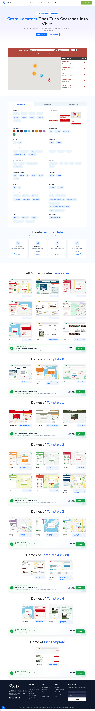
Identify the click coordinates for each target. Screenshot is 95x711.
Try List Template (53, 339)
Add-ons (56, 2)
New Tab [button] (59, 175)
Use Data (18, 254)
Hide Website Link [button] (30, 221)
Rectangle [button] (22, 175)
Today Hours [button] (52, 151)
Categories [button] (78, 163)
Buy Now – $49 (86, 2)
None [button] (15, 163)
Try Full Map (81, 381)
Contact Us (58, 692)
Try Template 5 (80, 318)
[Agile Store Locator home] (7, 2)
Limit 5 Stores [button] (35, 195)
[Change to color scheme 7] (40, 131)
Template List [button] (40, 117)
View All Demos (54, 34)
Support (57, 687)
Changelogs (58, 694)
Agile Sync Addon (33, 698)
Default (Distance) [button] (53, 163)
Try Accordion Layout (50, 382)
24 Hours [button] (59, 142)
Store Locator (32, 687)
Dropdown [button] (57, 131)
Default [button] (51, 195)
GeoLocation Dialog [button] (24, 151)
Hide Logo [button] (16, 217)
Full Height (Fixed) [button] (17, 166)
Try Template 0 (26, 296)
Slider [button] (51, 131)
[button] (49, 80)
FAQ (56, 696)
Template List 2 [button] (17, 120)
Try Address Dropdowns (76, 535)
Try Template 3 (26, 318)
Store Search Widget (34, 689)
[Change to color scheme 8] (44, 131)
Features (32, 2)
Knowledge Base (59, 689)
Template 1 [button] (24, 113)
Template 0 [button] (16, 113)
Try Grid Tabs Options (63, 578)
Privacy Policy (45, 696)
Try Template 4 (53, 318)
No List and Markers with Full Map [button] (57, 199)
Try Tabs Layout (26, 381)
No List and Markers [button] (60, 195)
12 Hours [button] (52, 142)
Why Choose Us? (46, 687)
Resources (65, 2)
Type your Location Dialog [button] (36, 151)
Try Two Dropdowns (25, 425)
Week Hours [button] (61, 151)
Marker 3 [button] (16, 178)
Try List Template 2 (79, 339)
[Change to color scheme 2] (21, 131)
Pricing (50, 2)
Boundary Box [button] (66, 131)
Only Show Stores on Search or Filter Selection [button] (59, 206)
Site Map (44, 694)
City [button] (66, 163)
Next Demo (40, 34)
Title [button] (61, 163)
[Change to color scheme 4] (29, 131)
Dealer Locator (32, 695)
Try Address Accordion (49, 468)
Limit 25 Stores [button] (36, 199)
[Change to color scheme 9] (14, 134)
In (56, 50)
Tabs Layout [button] (52, 187)
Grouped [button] (69, 151)
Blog (43, 692)
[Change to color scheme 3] (25, 131)
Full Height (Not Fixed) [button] (31, 163)
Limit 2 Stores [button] (26, 195)
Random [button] (51, 166)
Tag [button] (27, 175)
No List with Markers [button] (71, 199)
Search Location (23, 50)
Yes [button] (14, 187)
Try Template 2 (80, 296)
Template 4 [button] (16, 117)
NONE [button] (15, 151)
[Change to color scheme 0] (14, 131)
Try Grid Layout (39, 577)
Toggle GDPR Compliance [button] (55, 217)
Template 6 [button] (32, 117)
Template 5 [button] (24, 117)
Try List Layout (80, 467)
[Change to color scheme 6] (36, 131)
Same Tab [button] (52, 175)
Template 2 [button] (32, 113)
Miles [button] (20, 142)
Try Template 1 (53, 296)
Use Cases (41, 2)
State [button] (72, 163)
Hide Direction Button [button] (18, 221)
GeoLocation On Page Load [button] (19, 154)
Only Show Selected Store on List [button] (56, 210)
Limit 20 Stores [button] (26, 199)
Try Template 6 (26, 339)
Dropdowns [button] (60, 187)
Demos (24, 2)
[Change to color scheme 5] (33, 131)
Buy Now (79, 348)
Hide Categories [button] (25, 217)
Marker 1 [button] (33, 175)
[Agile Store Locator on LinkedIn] (16, 697)
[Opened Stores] (74, 50)
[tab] (21, 104)
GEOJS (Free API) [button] (32, 154)
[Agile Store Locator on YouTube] (19, 697)
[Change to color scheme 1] (17, 131)
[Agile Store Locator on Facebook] (10, 697)
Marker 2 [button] (40, 175)
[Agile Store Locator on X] (13, 697)
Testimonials (45, 689)
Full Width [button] (22, 163)
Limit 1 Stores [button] (17, 195)
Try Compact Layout (52, 425)
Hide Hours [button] (34, 217)
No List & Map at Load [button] (54, 203)
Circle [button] (15, 175)
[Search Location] (54, 50)
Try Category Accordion (23, 468)
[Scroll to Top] (3, 707)
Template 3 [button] (40, 113)
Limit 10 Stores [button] (17, 199)
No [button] (19, 187)
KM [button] (14, 142)
